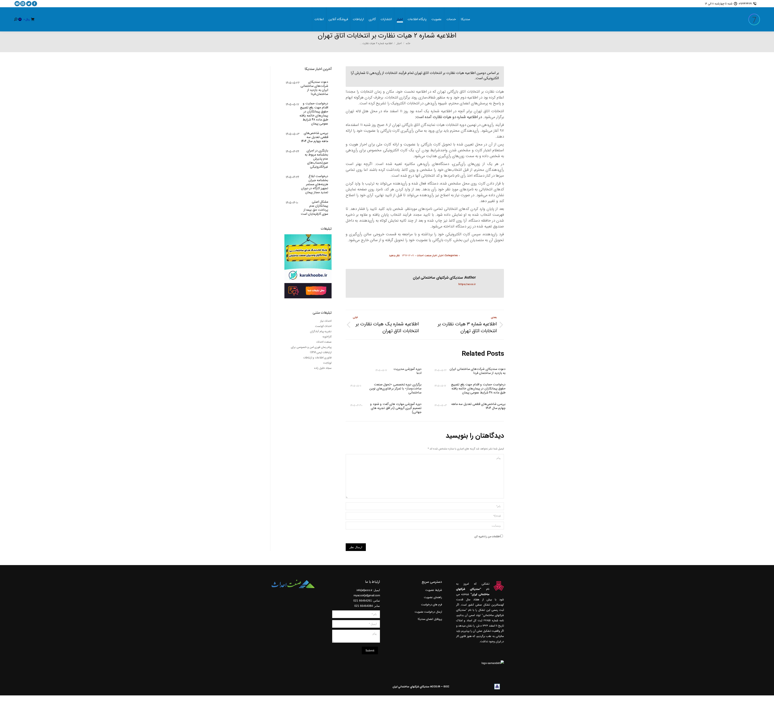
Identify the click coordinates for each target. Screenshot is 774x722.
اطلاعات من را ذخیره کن (487, 536)
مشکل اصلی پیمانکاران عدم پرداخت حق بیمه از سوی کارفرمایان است (314, 208)
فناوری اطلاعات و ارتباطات (317, 357)
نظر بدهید (394, 255)
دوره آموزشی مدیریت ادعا (407, 371)
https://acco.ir (467, 284)
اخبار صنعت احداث (427, 255)
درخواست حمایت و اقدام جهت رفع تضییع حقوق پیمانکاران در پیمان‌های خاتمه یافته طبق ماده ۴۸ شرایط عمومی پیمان (478, 389)
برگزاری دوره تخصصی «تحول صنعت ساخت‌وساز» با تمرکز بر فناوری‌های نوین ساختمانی (395, 389)
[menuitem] (465, 19)
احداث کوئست (323, 326)
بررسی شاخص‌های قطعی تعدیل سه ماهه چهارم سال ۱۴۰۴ (478, 406)
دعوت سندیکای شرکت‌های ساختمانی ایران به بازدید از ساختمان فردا (478, 371)
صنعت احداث (324, 342)
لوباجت (327, 363)
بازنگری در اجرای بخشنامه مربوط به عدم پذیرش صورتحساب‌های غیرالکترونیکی (316, 159)
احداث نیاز (326, 321)
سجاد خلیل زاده (323, 368)
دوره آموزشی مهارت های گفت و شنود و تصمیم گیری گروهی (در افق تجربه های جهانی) (395, 408)
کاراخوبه (327, 336)
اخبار (441, 255)
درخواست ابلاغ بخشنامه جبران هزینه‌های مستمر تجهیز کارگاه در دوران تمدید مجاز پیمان (314, 184)
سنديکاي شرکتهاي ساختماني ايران (411, 687)
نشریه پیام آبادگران (321, 331)
